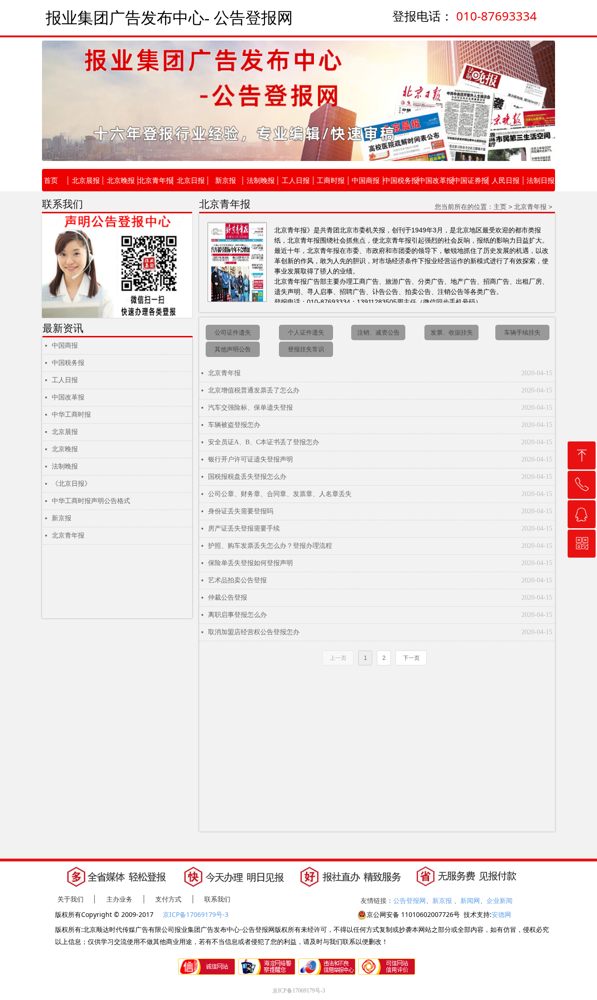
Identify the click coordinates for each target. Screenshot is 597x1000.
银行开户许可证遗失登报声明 (250, 459)
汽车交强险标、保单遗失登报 (250, 407)
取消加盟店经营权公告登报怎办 (253, 632)
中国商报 (65, 345)
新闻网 (470, 900)
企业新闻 (499, 900)
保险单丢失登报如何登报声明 (250, 562)
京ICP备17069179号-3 (196, 914)
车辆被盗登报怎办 (234, 424)
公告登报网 (409, 900)
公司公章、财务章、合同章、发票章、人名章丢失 (280, 493)
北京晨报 (65, 431)
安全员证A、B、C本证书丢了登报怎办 (263, 442)
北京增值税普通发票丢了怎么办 (253, 390)
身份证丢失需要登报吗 (240, 511)
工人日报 (65, 380)
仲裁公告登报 (227, 597)
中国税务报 (68, 362)
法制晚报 (65, 466)
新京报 (61, 518)
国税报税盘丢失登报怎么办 (247, 476)
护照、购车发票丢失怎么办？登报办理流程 (270, 545)
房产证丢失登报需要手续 (244, 528)
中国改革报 (68, 397)
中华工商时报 (71, 414)
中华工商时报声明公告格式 (91, 500)
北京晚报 (65, 449)
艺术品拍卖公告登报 (237, 580)
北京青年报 (224, 373)
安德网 (501, 914)
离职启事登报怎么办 (237, 614)
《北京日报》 (71, 483)
